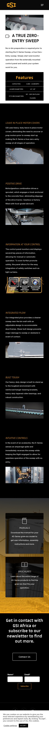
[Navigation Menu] (42, 5)
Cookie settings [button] (10, 726)
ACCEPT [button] (23, 725)
